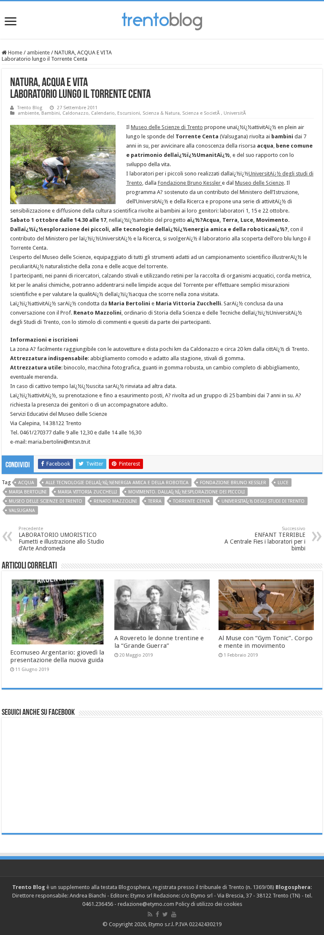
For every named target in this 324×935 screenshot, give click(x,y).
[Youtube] (173, 914)
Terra (155, 501)
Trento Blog (29, 107)
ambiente (38, 52)
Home (14, 52)
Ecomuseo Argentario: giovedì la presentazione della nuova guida (57, 656)
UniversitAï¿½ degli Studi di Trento (263, 501)
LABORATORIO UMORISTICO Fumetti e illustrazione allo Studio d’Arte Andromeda (61, 539)
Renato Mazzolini (115, 501)
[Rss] (150, 914)
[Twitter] (165, 914)
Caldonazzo (75, 113)
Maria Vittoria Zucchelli (87, 492)
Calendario (103, 113)
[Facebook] (157, 914)
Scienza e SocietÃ (201, 113)
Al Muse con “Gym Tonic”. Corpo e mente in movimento (266, 641)
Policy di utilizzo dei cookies (209, 904)
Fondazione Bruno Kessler (190, 183)
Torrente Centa (191, 501)
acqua (26, 482)
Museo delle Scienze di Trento (167, 127)
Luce (283, 482)
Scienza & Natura (161, 113)
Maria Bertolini (27, 492)
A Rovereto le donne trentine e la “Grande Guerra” (159, 641)
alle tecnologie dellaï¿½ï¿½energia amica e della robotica (117, 482)
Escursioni (128, 113)
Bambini (50, 113)
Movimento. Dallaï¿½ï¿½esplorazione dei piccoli (186, 492)
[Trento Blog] (162, 20)
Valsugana (22, 510)
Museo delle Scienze (259, 183)
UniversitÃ (235, 113)
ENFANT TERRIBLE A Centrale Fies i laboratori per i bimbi (264, 539)
